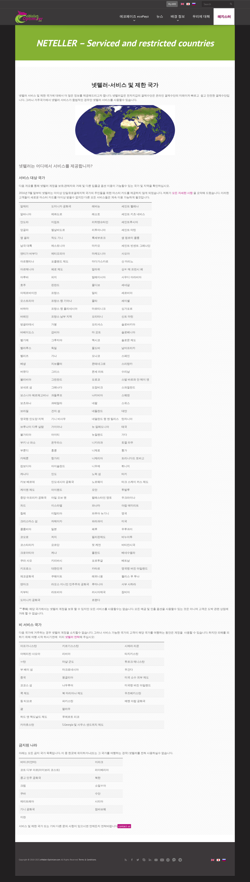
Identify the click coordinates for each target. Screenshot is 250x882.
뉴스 (159, 16)
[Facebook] (132, 860)
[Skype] (144, 860)
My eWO (172, 4)
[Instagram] (168, 860)
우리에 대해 (201, 16)
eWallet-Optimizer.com (50, 859)
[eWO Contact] (162, 860)
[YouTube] (156, 860)
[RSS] (126, 860)
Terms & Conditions (87, 859)
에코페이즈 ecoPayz (134, 16)
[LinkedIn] (150, 860)
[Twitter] (138, 860)
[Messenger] (174, 860)
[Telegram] (180, 860)
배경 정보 (178, 16)
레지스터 (224, 16)
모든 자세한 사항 (182, 193)
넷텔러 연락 (72, 637)
